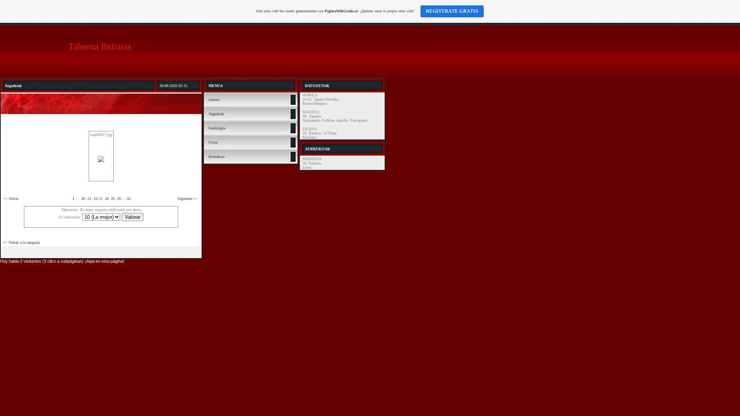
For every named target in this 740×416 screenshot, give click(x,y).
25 (113, 198)
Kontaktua (216, 156)
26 (119, 198)
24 (107, 198)
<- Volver (11, 198)
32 (129, 198)
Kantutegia (217, 128)
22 (96, 198)
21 (89, 198)
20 (83, 198)
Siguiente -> (187, 198)
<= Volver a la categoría (21, 242)
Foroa (213, 142)
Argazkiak (216, 114)
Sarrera (214, 99)
